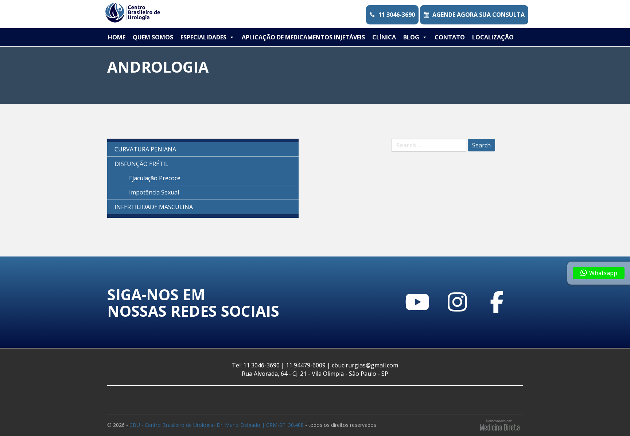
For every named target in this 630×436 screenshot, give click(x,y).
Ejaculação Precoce (154, 178)
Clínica (384, 37)
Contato (450, 37)
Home (116, 37)
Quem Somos (153, 37)
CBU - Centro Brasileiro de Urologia (216, 424)
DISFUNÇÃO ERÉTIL (141, 164)
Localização (493, 37)
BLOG (411, 37)
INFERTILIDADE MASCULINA (153, 207)
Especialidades (203, 37)
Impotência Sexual (154, 192)
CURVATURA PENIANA (145, 149)
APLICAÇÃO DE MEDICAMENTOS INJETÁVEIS (303, 37)
